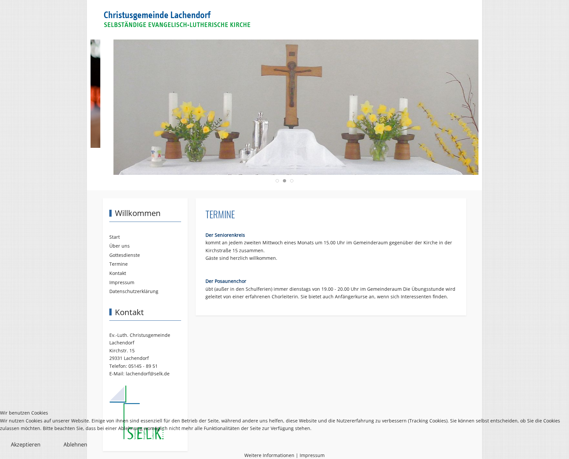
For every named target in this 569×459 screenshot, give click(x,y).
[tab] (277, 180)
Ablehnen (75, 444)
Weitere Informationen (269, 455)
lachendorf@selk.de (148, 373)
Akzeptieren (26, 444)
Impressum (312, 455)
